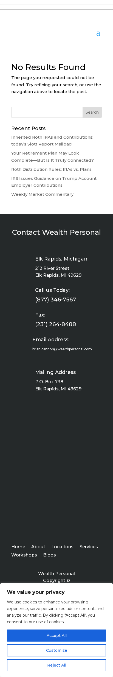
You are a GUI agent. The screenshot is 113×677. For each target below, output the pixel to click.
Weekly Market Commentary (42, 194)
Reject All (56, 665)
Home (18, 547)
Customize (56, 650)
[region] (56, 630)
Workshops (24, 555)
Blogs (49, 555)
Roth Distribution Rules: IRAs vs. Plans (51, 169)
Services (89, 547)
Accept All (57, 635)
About (38, 547)
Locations (62, 547)
